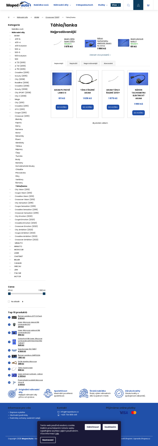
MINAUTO (19, 243)
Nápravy (19, 149)
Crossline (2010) (22, 106)
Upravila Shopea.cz (142, 439)
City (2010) (19, 102)
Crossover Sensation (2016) (27, 213)
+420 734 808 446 (69, 414)
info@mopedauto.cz (70, 412)
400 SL (18, 39)
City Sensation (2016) (24, 203)
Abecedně (108, 63)
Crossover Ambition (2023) (26, 239)
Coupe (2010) (21, 112)
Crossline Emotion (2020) (26, 223)
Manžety (19, 163)
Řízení (18, 139)
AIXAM (16, 35)
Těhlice (18, 146)
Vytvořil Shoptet (125, 439)
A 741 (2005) (20, 66)
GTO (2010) (20, 109)
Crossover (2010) (22, 116)
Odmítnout (93, 427)
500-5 (17, 52)
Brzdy (17, 159)
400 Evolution (21, 46)
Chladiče (19, 169)
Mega (17, 99)
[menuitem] (41, 5)
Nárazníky (19, 136)
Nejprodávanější (90, 63)
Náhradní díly (18, 32)
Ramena (19, 129)
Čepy (17, 152)
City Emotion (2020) (24, 216)
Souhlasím (110, 427)
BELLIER (17, 259)
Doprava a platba (17, 412)
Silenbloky (19, 142)
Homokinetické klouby (25, 166)
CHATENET (18, 256)
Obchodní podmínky (19, 415)
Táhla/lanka (21, 186)
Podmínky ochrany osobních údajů (25, 418)
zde (57, 433)
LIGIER (16, 253)
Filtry (17, 176)
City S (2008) (20, 96)
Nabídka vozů (17, 29)
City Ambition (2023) (24, 229)
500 (16, 59)
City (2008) (20, 79)
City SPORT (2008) (23, 92)
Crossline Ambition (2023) (26, 236)
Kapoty (18, 122)
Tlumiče (18, 156)
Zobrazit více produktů (99, 55)
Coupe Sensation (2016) (25, 206)
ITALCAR (17, 273)
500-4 (17, 49)
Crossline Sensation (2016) (26, 209)
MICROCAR (18, 249)
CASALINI (17, 263)
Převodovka (20, 173)
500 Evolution (20, 56)
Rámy (17, 126)
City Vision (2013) (22, 189)
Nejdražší (73, 63)
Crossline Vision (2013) (24, 196)
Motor (18, 132)
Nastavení (48, 440)
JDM (16, 269)
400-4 (18, 42)
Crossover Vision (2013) (25, 199)
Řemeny (19, 183)
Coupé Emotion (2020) (25, 219)
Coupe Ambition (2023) (25, 233)
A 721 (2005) (20, 62)
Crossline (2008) (22, 86)
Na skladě (17, 301)
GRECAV (17, 266)
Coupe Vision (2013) (23, 193)
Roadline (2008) (22, 82)
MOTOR (17, 276)
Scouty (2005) (21, 76)
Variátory (19, 179)
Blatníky (18, 119)
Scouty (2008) (21, 89)
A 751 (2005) (20, 69)
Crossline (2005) (22, 72)
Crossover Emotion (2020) (26, 226)
